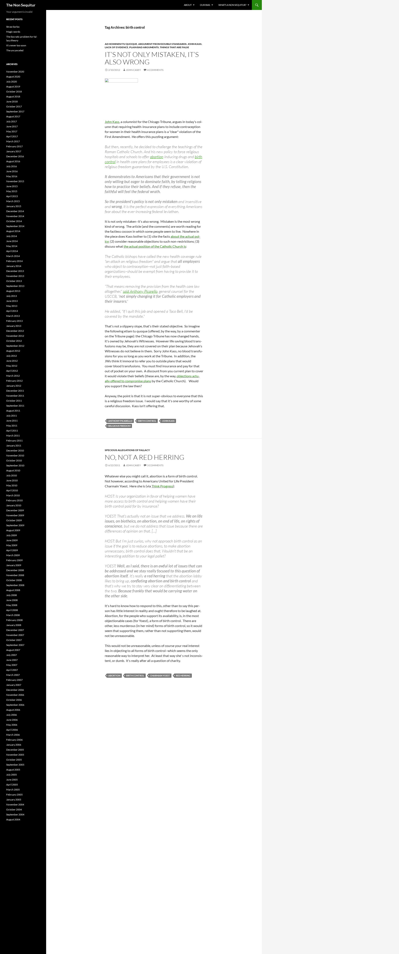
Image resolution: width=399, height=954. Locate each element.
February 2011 (14, 440)
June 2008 (12, 600)
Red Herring (183, 675)
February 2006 (14, 739)
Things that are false (174, 47)
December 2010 (15, 450)
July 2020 (11, 81)
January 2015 (13, 206)
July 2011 (11, 415)
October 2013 (14, 281)
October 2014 (14, 221)
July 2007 (11, 654)
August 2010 (13, 470)
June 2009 (12, 540)
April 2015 (12, 196)
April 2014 (12, 251)
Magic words (13, 31)
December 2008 (15, 570)
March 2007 (13, 674)
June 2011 (12, 420)
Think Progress (162, 486)
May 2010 (11, 485)
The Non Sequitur (20, 5)
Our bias (205, 5)
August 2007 (13, 650)
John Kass (195, 43)
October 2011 (14, 400)
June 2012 (12, 360)
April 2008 (12, 610)
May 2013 (11, 305)
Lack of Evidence (116, 47)
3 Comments (155, 465)
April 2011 (12, 430)
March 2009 (13, 555)
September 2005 (15, 764)
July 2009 (11, 535)
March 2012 (13, 375)
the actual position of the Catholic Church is (155, 246)
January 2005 (13, 799)
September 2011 (15, 405)
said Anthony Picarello (140, 291)
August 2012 (13, 350)
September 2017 (15, 111)
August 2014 (13, 231)
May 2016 (11, 176)
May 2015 (11, 191)
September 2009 (15, 525)
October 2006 (14, 699)
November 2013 (15, 276)
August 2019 (13, 86)
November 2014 (15, 216)
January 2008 (13, 625)
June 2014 (12, 241)
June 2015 (12, 186)
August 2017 (13, 116)
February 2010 (14, 500)
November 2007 (15, 635)
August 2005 (13, 769)
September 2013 (15, 286)
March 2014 (13, 256)
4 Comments (155, 69)
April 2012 (12, 370)
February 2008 (14, 620)
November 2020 (15, 71)
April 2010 (12, 490)
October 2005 (14, 759)
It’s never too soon (16, 45)
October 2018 (14, 91)
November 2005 (15, 754)
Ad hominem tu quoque (121, 43)
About (188, 5)
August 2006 (13, 709)
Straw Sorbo (13, 26)
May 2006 (11, 724)
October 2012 (14, 340)
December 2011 (15, 390)
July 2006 (11, 714)
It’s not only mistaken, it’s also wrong (152, 58)
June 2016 (12, 171)
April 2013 (12, 310)
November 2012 (15, 335)
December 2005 (15, 749)
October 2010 (14, 460)
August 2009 (13, 530)
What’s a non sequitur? (232, 5)
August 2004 (13, 819)
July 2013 (11, 296)
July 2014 (11, 236)
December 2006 (15, 689)
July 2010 (11, 475)
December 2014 (15, 211)
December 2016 (15, 156)
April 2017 (12, 136)
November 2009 (15, 515)
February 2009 (14, 560)
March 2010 (13, 495)
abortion (156, 156)
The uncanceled (14, 50)
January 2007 (13, 684)
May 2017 (11, 131)
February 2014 (14, 261)
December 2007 (15, 630)
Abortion (114, 675)
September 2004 (15, 814)
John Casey (133, 69)
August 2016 (13, 161)
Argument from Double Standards (162, 43)
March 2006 (13, 734)
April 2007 (12, 669)
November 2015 (15, 181)
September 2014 (15, 226)
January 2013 (13, 325)
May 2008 (11, 605)
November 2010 (15, 455)
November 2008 (15, 575)
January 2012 (13, 385)
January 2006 (13, 744)
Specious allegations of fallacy (127, 450)
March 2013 (13, 315)
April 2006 (12, 729)
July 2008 (11, 595)
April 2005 (12, 784)
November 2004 (15, 804)
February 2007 (14, 679)
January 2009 (13, 565)
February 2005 (14, 794)
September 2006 (15, 704)
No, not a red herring (144, 457)
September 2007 (15, 645)
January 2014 (13, 266)
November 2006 (15, 694)
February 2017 (14, 146)
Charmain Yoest (160, 675)
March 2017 (13, 141)
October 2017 (14, 106)
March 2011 (13, 435)
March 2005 (13, 789)
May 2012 (11, 365)
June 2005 (12, 779)
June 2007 (12, 659)
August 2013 (13, 291)
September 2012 (15, 345)
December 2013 (15, 271)
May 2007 (11, 664)
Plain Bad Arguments (144, 47)
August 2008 (13, 590)
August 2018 (13, 96)
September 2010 (15, 465)
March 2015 (13, 201)
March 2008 (13, 615)
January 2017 (13, 151)
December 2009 (15, 510)
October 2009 (14, 520)
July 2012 (11, 355)
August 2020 (13, 76)
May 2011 (11, 425)
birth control (147, 420)
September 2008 (15, 585)
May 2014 (11, 246)
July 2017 (11, 121)
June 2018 (12, 101)
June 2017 (12, 126)
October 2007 (14, 640)
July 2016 (11, 166)
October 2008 (14, 580)
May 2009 (11, 545)
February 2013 (14, 320)
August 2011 (13, 410)
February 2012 (14, 380)
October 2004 (14, 809)
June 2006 (12, 719)
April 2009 (12, 550)
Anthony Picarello (120, 420)
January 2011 (13, 445)
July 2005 (11, 774)
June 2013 (12, 300)
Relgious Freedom (119, 425)
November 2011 (15, 395)
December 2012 (15, 330)
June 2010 (12, 480)
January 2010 (13, 505)
